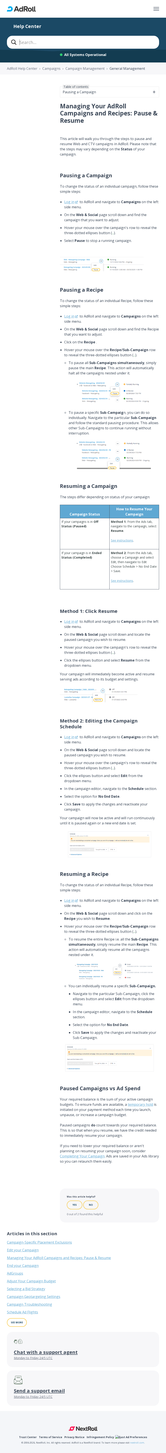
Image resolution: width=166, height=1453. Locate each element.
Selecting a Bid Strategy (26, 1288)
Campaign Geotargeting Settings (33, 1296)
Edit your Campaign (23, 1250)
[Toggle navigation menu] (156, 8)
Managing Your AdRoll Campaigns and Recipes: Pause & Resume (59, 1257)
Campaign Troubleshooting (29, 1304)
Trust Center (28, 1437)
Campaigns (51, 68)
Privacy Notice (74, 1437)
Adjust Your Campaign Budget (31, 1281)
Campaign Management (85, 68)
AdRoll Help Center (22, 68)
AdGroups (15, 1273)
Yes (74, 1204)
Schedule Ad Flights (22, 1312)
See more (17, 1322)
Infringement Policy (100, 1437)
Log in (69, 201)
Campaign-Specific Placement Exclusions (39, 1242)
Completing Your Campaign (82, 1156)
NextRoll (83, 1429)
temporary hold (140, 1104)
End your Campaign (23, 1265)
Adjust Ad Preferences (131, 1437)
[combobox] (83, 42)
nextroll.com (137, 1442)
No (91, 1204)
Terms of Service (50, 1437)
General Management (127, 68)
